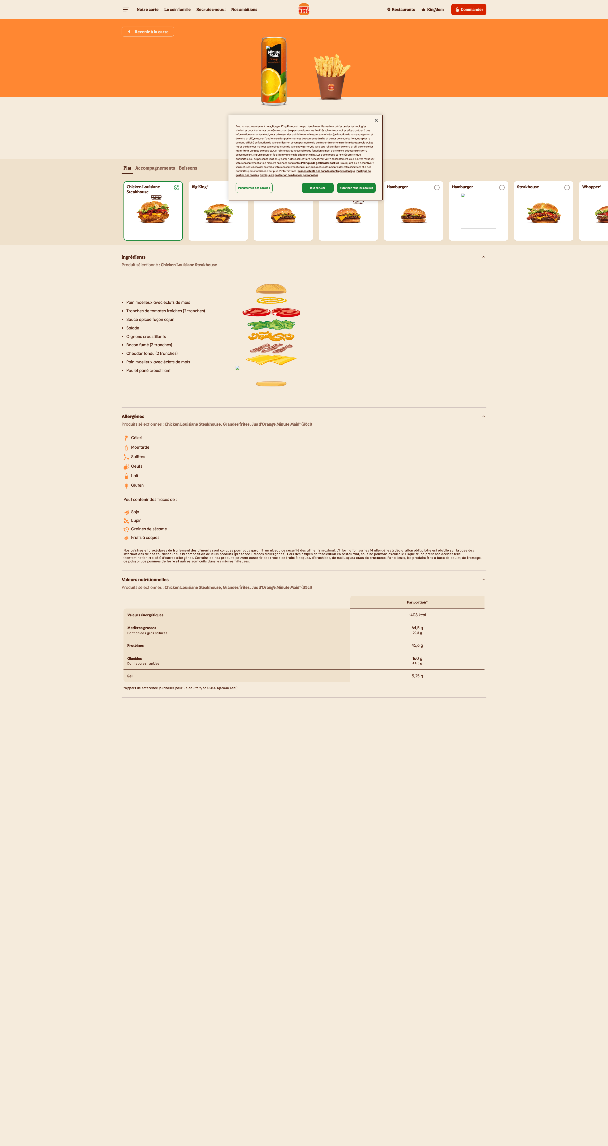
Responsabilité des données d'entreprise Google (326, 170)
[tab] (127, 168)
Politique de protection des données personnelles (289, 174)
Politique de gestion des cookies (320, 162)
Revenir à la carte (152, 31)
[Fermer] (376, 120)
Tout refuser (318, 187)
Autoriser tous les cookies (356, 187)
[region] (305, 158)
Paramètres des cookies (254, 187)
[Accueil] (304, 9)
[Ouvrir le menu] (126, 9)
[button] (153, 211)
